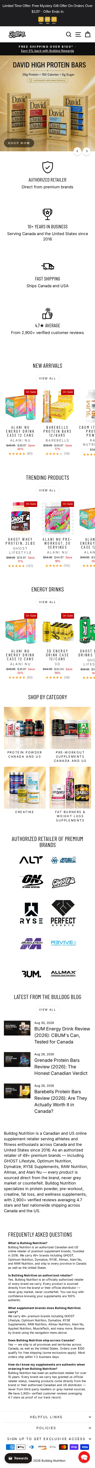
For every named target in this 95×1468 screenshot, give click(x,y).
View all (47, 378)
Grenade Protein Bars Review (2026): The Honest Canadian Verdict (60, 1066)
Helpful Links (46, 1417)
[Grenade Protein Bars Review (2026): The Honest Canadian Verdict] (17, 1059)
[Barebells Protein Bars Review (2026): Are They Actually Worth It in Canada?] (17, 1090)
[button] (84, 1457)
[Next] (86, 151)
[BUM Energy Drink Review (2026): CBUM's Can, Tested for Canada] (17, 1028)
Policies (46, 1428)
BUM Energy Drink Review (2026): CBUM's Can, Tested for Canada (62, 1035)
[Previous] (77, 151)
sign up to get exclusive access (46, 1439)
